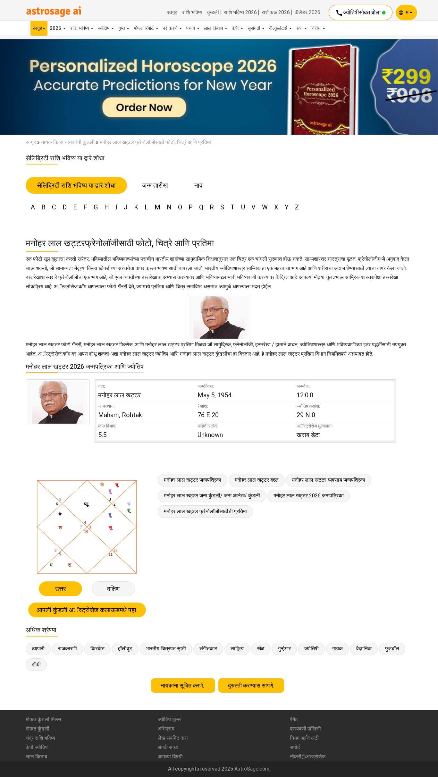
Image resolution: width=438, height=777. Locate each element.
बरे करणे (171, 28)
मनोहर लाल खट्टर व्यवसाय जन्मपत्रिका (328, 480)
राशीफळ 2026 (276, 12)
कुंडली (213, 12)
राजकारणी (67, 649)
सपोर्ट (295, 747)
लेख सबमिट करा (173, 738)
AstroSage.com (251, 769)
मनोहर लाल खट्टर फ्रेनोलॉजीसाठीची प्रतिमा (205, 511)
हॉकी (36, 664)
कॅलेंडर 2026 (307, 12)
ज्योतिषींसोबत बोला (358, 13)
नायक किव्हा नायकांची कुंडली (68, 142)
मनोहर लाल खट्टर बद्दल (257, 480)
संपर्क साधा (168, 747)
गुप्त (122, 28)
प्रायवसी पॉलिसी (305, 729)
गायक (337, 649)
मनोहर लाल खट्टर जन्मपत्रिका (192, 480)
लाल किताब (214, 28)
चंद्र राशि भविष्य (40, 738)
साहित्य (237, 649)
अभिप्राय (166, 729)
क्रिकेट (97, 649)
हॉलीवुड (125, 649)
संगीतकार (208, 649)
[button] (33, 87)
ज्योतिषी (311, 649)
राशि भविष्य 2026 (240, 12)
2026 (56, 28)
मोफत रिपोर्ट (144, 28)
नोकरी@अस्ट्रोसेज (307, 757)
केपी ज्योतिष (37, 747)
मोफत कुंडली (37, 729)
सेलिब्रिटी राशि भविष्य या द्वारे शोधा (76, 185)
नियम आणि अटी (304, 738)
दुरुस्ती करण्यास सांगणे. (251, 685)
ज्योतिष (104, 28)
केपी (236, 28)
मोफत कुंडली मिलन (43, 719)
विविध (316, 28)
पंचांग (191, 28)
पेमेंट (294, 719)
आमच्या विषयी (170, 757)
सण (300, 28)
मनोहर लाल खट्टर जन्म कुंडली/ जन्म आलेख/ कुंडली (212, 496)
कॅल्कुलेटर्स (279, 28)
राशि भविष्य (192, 12)
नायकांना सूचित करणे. (183, 685)
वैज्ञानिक (364, 649)
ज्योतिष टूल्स (169, 719)
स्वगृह (172, 12)
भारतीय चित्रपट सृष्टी (166, 649)
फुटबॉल (392, 649)
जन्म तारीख (155, 185)
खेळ (261, 649)
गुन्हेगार (284, 649)
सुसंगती (254, 28)
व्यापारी (38, 649)
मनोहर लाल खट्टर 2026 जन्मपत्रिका (309, 496)
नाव (198, 185)
